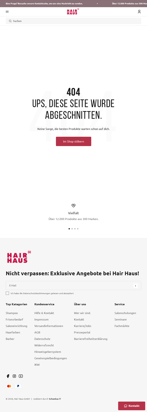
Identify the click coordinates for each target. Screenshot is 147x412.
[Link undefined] (8, 376)
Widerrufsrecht (44, 345)
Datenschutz (42, 338)
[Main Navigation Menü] (7, 11)
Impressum (41, 319)
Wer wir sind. (82, 313)
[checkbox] (7, 293)
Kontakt (79, 319)
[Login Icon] (139, 12)
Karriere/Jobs (82, 325)
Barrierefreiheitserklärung (90, 338)
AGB (37, 332)
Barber (10, 338)
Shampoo (12, 313)
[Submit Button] (135, 286)
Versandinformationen (48, 325)
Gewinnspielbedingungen (50, 358)
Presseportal (82, 332)
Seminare (121, 319)
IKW (37, 364)
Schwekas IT (55, 398)
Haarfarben (13, 332)
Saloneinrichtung (16, 325)
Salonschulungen (125, 313)
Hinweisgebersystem (47, 351)
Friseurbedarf (14, 319)
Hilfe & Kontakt (44, 313)
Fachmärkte (122, 325)
